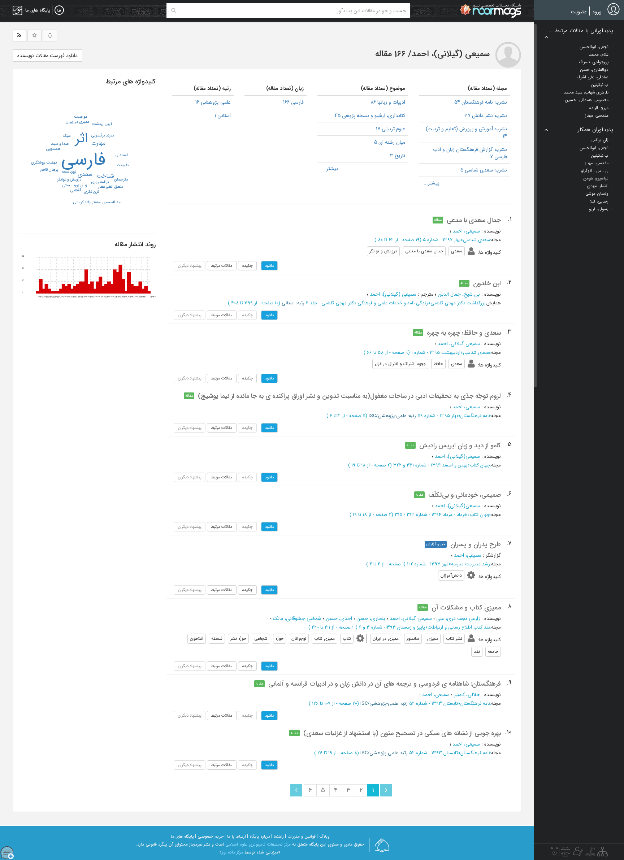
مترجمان (121, 180)
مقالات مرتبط (222, 265)
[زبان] (59, 10)
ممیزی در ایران (78, 122)
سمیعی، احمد (466, 231)
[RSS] (19, 36)
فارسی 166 (293, 102)
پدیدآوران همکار (595, 130)
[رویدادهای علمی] (554, 853)
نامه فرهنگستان (475, 416)
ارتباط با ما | (235, 836)
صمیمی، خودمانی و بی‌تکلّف (464, 495)
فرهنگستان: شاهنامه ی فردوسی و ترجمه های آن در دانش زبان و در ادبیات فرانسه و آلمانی (384, 684)
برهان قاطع (49, 170)
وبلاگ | (323, 836)
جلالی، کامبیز (467, 695)
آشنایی (75, 190)
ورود (597, 12)
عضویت (579, 12)
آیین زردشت (102, 124)
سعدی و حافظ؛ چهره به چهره (464, 333)
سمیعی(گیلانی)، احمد (457, 456)
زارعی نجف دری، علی (458, 618)
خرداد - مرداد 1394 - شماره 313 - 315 (431, 514)
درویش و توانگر (69, 180)
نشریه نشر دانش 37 (485, 116)
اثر (81, 138)
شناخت (105, 176)
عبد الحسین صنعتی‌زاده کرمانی (97, 202)
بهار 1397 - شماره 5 (441, 240)
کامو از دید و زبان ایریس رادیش (460, 445)
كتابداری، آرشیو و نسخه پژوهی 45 (370, 116)
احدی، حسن (339, 618)
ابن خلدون (487, 283)
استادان (122, 155)
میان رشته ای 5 (389, 142)
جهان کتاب (480, 465)
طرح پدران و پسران (475, 544)
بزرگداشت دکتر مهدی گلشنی (457, 303)
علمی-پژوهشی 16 (213, 102)
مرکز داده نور (232, 852)
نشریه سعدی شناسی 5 (483, 170)
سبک (67, 136)
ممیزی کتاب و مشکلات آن (466, 608)
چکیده (247, 265)
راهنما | (277, 836)
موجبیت (80, 117)
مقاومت (123, 165)
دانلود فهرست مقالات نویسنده (47, 56)
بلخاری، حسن (370, 618)
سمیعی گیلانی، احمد (459, 344)
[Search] (173, 10)
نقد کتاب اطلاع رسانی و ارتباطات (459, 627)
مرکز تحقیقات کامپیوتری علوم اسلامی (258, 844)
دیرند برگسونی (102, 136)
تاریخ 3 (397, 156)
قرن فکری (91, 192)
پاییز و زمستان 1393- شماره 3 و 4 (392, 627)
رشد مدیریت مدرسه (470, 564)
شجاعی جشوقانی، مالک (297, 618)
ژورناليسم (68, 172)
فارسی (83, 160)
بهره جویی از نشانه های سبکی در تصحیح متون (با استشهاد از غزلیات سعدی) (402, 733)
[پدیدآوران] (577, 853)
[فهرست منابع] (602, 853)
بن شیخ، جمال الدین (459, 294)
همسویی (53, 149)
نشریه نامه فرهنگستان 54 (480, 102)
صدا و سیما (60, 144)
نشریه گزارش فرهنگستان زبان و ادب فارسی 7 (470, 153)
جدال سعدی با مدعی (474, 220)
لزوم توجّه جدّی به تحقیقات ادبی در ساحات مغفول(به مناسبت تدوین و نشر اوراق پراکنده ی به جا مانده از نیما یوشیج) (349, 396)
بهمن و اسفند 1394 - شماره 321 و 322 (430, 465)
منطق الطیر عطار (110, 187)
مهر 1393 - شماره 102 (427, 564)
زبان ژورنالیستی (74, 185)
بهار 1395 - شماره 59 (437, 416)
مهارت (98, 143)
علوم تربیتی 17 (390, 129)
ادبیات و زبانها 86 (387, 102)
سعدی (85, 174)
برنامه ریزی (100, 182)
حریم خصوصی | (209, 836)
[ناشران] (565, 853)
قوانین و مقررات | (300, 836)
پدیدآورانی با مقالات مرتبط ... (581, 31)
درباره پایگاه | (258, 836)
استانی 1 (222, 116)
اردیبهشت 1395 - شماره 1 (435, 352)
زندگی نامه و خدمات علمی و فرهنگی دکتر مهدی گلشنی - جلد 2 (367, 303)
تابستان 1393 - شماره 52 (433, 703)
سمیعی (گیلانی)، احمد (393, 294)
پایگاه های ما (182, 836)
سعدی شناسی (476, 240)
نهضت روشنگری (44, 163)
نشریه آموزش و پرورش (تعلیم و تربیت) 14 (466, 132)
